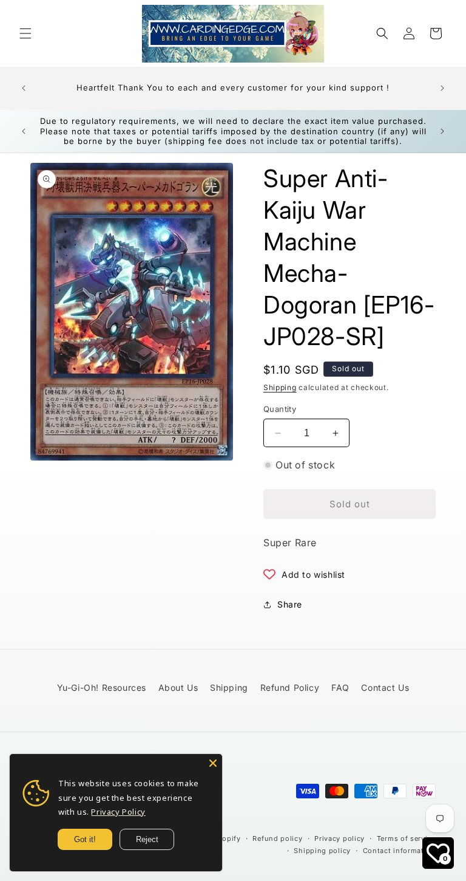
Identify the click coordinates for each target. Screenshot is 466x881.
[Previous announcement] (23, 88)
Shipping (280, 387)
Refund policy (277, 838)
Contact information (399, 850)
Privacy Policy (118, 811)
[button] (25, 33)
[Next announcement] (442, 88)
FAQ (340, 687)
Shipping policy (322, 850)
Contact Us (385, 687)
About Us (178, 687)
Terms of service (406, 838)
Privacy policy (339, 838)
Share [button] (289, 604)
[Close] (213, 763)
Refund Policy (290, 687)
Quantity (279, 409)
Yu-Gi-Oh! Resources (101, 687)
